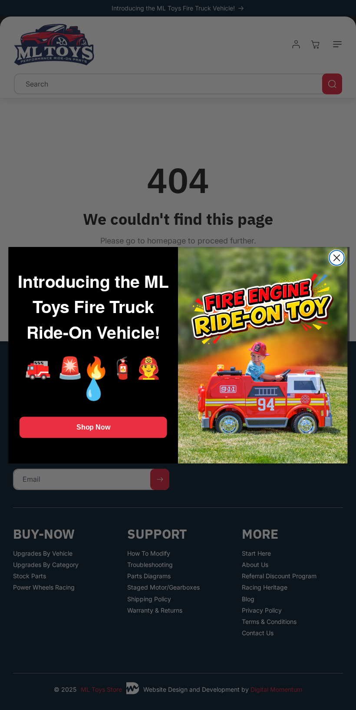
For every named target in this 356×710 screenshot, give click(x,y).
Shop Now (93, 427)
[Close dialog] (337, 257)
